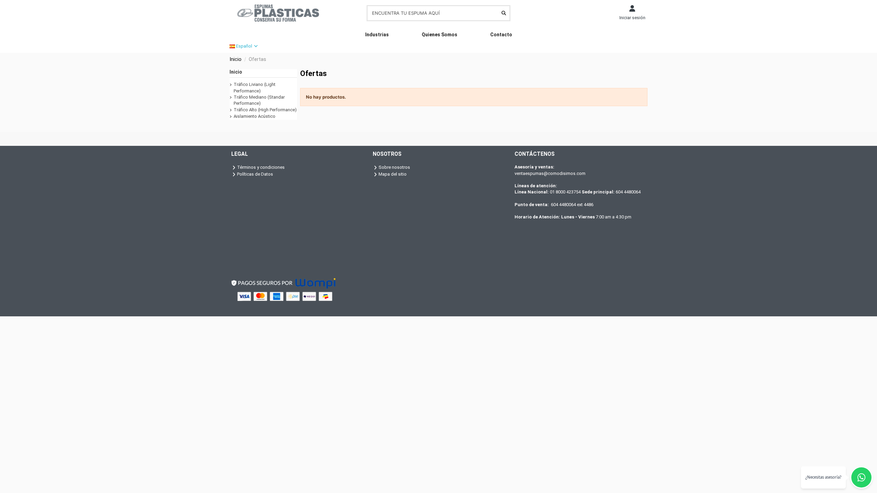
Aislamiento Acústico (254, 116)
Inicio (236, 72)
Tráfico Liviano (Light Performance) (254, 87)
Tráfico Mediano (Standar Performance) (259, 100)
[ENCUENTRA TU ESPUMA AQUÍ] (503, 13)
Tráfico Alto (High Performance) (265, 109)
